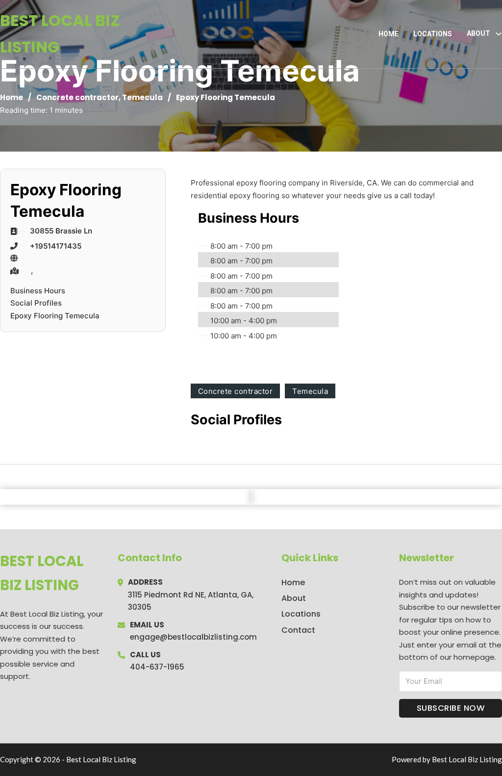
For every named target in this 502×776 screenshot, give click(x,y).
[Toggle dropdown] (498, 33)
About (293, 598)
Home (388, 34)
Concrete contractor (77, 97)
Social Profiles (36, 303)
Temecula (142, 97)
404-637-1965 (157, 667)
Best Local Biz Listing (60, 33)
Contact (298, 630)
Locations (432, 34)
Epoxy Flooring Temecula (55, 315)
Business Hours (37, 290)
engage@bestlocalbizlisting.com (193, 637)
